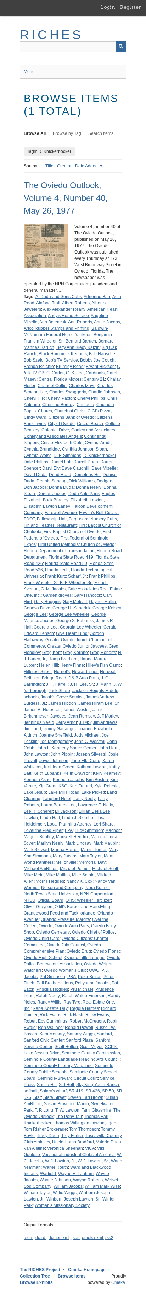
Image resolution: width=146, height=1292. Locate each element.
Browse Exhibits (36, 1282)
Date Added (87, 165)
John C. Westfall (89, 741)
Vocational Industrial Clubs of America (78, 1154)
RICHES (51, 35)
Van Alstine (34, 1148)
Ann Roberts (80, 322)
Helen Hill (48, 665)
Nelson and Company (62, 887)
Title (49, 165)
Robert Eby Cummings (45, 1021)
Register (130, 7)
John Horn (109, 747)
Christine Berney (58, 404)
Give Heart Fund (72, 633)
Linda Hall (50, 817)
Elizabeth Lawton (87, 500)
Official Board (50, 900)
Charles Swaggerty (67, 391)
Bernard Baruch (81, 341)
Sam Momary (52, 1033)
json (76, 1237)
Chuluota (85, 404)
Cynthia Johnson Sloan (84, 449)
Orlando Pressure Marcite (65, 919)
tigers (112, 1122)
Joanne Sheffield (55, 735)
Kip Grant (47, 786)
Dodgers (105, 480)
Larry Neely (84, 798)
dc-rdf (40, 1237)
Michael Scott (105, 868)
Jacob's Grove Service (62, 697)
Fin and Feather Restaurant (50, 525)
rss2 (109, 1237)
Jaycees (58, 716)
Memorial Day (92, 862)
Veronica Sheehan (65, 1148)
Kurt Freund (80, 786)
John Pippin (62, 754)
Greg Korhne (75, 652)
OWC (94, 970)
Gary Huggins (47, 601)
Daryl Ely (51, 468)
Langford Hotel (57, 798)
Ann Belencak (52, 322)
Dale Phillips (36, 461)
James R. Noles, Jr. (42, 709)
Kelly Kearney (106, 773)
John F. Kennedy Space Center (66, 747)
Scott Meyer (91, 1046)
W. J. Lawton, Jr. (60, 1161)
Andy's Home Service (68, 315)
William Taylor (37, 1192)
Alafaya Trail (48, 302)
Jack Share (59, 690)
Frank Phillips (102, 576)
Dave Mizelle (104, 468)
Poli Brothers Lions (54, 983)
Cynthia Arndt (98, 442)
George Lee (35, 614)
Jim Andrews (105, 722)
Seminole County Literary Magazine (58, 1065)
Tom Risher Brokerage (45, 1129)
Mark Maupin (106, 843)
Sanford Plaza (79, 1040)
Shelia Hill (47, 1084)
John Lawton (36, 754)
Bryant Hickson (100, 366)
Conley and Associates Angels (53, 436)
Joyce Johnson (53, 760)
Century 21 (94, 379)
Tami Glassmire (96, 1110)
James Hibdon (62, 703)
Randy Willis (49, 1002)
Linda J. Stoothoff (78, 817)
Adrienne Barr (97, 296)
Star (37, 1097)
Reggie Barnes (84, 1008)
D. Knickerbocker (99, 455)
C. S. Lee (75, 372)
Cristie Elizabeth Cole (62, 442)
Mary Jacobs (65, 855)
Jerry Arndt (66, 722)
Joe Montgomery (56, 741)
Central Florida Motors (60, 379)
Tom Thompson (84, 1129)
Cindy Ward (35, 417)
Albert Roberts (76, 302)
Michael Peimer (75, 868)
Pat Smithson (52, 976)
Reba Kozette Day (50, 1008)
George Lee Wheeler (69, 614)
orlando (87, 913)
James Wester (76, 709)
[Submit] (121, 46)
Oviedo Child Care (42, 938)
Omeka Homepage (87, 1269)
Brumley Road (70, 366)
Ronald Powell (79, 1027)
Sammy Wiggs (81, 1033)
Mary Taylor (90, 855)
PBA (71, 976)
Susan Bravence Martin (66, 1103)
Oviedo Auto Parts (72, 925)
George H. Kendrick (71, 608)
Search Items (100, 133)
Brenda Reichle (39, 366)
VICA (90, 1148)
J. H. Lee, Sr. (82, 684)
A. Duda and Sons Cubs (58, 296)
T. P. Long (44, 1110)
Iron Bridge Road (49, 677)
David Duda (35, 474)
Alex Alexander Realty (64, 309)
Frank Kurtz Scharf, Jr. (66, 576)
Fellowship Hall (52, 519)
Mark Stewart (36, 849)
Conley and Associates (93, 430)
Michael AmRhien (41, 868)
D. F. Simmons (67, 455)
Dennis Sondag (51, 480)
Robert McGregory (87, 1021)
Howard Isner (85, 671)
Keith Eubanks (47, 773)
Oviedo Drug (79, 951)
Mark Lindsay (78, 843)
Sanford (104, 1033)
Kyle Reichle (106, 786)
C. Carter (55, 372)
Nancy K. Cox (79, 881)
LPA (69, 830)
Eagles (108, 493)
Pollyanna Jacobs (92, 983)
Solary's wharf (53, 1091)
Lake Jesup (35, 792)
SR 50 (108, 1091)
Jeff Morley (107, 716)
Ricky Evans (97, 1014)
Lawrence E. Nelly (95, 805)
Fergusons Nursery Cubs (93, 519)
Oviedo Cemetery (53, 932)
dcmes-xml (59, 1237)
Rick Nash (73, 1014)
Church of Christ (69, 411)
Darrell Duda (85, 461)
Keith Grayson (77, 773)
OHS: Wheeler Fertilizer (88, 900)
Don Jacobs (35, 487)
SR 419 (76, 1091)
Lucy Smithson (89, 830)
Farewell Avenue (61, 512)
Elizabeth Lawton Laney (47, 506)
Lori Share (104, 824)
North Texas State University (51, 894)
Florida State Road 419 (71, 557)
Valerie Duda (108, 1141)
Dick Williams (82, 480)
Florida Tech (57, 569)
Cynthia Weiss (37, 455)
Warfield (48, 1173)
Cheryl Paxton (61, 398)
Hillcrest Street (38, 671)
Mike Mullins (58, 875)
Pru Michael (81, 989)
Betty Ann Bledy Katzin (78, 347)
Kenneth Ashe (37, 779)
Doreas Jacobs (51, 493)
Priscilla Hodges (52, 989)
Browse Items (72, 1276)
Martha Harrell (65, 849)
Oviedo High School (43, 957)
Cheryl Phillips (91, 398)
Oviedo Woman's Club (65, 970)
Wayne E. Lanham (76, 1173)
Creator (64, 165)
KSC (62, 786)
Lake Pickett (93, 792)
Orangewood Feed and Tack (51, 913)
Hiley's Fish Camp (103, 665)
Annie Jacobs (107, 322)
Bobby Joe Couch (97, 360)
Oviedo (45, 925)
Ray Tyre (71, 1002)
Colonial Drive (55, 430)
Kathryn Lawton (92, 766)
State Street (54, 1097)
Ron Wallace (50, 1027)
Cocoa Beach (90, 423)
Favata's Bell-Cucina (99, 512)
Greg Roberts (103, 652)
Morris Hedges (50, 881)
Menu (29, 71)
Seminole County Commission (91, 1052)
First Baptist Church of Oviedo (72, 531)
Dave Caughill (75, 468)
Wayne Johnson (55, 1180)
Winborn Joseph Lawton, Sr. (73, 1199)
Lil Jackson (66, 811)
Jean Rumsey (81, 716)
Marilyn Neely (50, 843)
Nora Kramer (97, 887)
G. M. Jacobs (53, 589)
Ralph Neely (48, 995)
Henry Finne (72, 665)
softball (31, 1091)
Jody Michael (87, 735)
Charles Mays (82, 385)
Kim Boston (97, 779)
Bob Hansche (102, 353)
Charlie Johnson (104, 391)
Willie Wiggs (65, 1192)
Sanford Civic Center (44, 1040)
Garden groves (57, 595)
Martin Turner (94, 849)
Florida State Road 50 (66, 563)
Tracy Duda (48, 1135)
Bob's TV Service (61, 360)
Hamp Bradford (63, 658)
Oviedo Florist (106, 951)
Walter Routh (55, 1167)
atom (28, 1237)
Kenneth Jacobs (68, 779)
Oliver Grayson (38, 906)
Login (107, 7)
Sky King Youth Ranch (97, 1084)
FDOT (29, 519)
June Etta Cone (85, 760)
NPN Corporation (96, 894)
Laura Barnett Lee (58, 805)
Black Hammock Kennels (63, 353)
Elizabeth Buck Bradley (46, 500)
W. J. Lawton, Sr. (93, 1161)
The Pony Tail (69, 1116)
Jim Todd (32, 728)
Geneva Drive (37, 608)
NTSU (29, 900)
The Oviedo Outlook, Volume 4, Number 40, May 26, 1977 (66, 197)
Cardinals (95, 372)
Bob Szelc (33, 360)
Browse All (35, 133)
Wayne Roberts (88, 1180)
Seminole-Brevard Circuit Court (68, 1078)
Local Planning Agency (69, 824)
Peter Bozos (89, 976)
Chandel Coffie (52, 385)
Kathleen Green (59, 766)
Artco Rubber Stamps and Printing (56, 328)
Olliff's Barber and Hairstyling (82, 906)
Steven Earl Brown (85, 1097)
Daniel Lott (60, 461)
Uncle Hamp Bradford (73, 1141)
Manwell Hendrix (72, 836)
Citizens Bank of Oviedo (72, 417)
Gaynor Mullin (102, 601)
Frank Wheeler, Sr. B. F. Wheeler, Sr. (58, 582)
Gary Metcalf (75, 601)
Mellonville (66, 862)
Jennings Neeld (39, 722)
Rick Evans (50, 1014)
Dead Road (60, 474)
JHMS (85, 722)
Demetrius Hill (87, 474)
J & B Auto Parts (83, 677)
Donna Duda (61, 487)
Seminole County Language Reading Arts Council (72, 1059)
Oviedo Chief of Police (93, 932)
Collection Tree (35, 1276)
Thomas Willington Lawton (79, 1122)
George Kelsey (106, 608)
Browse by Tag (67, 133)
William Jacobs (68, 1186)
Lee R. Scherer (38, 811)
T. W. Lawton (67, 1110)
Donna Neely (88, 487)
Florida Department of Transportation (59, 550)
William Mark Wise (102, 1186)
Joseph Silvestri (91, 754)
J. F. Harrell (57, 684)
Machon (113, 830)
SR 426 (92, 1091)
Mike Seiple (83, 875)
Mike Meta (34, 875)
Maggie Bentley (39, 836)
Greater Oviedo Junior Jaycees (77, 646)
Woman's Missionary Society (62, 1205)
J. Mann (103, 684)
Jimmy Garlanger (59, 728)
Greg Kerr (51, 652)
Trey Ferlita (72, 1135)
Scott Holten (66, 1046)
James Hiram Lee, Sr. (98, 703)
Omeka (118, 1282)
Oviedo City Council (66, 944)
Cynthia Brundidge (42, 449)
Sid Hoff (66, 1084)
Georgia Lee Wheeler (80, 627)
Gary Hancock (87, 595)
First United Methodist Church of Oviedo (76, 544)
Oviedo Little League (84, 957)
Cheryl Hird (35, 398)
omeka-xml (92, 1237)
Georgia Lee (46, 627)
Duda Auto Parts (84, 493)
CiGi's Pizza (99, 411)
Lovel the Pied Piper (43, 830)
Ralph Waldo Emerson (84, 995)
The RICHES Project (40, 1269)
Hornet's (62, 671)
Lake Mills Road (63, 792)
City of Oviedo (61, 423)
